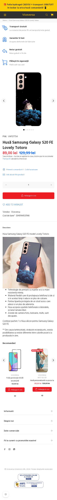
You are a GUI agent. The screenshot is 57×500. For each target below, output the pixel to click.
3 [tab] (27, 129)
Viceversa (15, 212)
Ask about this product (15, 174)
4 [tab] (29, 129)
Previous (3, 100)
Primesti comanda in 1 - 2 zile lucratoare (22, 169)
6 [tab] (33, 129)
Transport (6, 158)
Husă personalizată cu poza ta (42, 380)
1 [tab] (24, 129)
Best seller (42, 377)
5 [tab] (31, 129)
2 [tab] (25, 129)
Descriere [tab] (6, 227)
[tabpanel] (28, 99)
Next (53, 100)
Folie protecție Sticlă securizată (14, 379)
